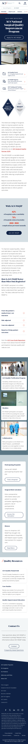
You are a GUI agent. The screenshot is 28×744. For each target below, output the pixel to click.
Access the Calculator (10, 515)
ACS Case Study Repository (16, 340)
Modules (20, 11)
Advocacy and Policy (6, 675)
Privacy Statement (8, 733)
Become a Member (6, 693)
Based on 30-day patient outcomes (9, 331)
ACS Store (3, 690)
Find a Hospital (12, 479)
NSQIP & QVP (12, 11)
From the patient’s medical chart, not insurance (7, 313)
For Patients (4, 671)
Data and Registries (7, 8)
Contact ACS (4, 702)
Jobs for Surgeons (5, 696)
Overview (3, 11)
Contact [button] (14, 646)
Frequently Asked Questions (14, 650)
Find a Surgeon (5, 685)
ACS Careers (4, 699)
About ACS (4, 678)
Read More (11, 548)
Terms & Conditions (7, 735)
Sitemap (23, 735)
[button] (26, 11)
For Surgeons (4, 668)
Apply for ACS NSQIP (14, 37)
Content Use (16, 735)
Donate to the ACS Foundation (8, 688)
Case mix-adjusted (7, 325)
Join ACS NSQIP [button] (14, 233)
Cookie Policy (18, 733)
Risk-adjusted (6, 320)
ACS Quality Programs (7, 665)
